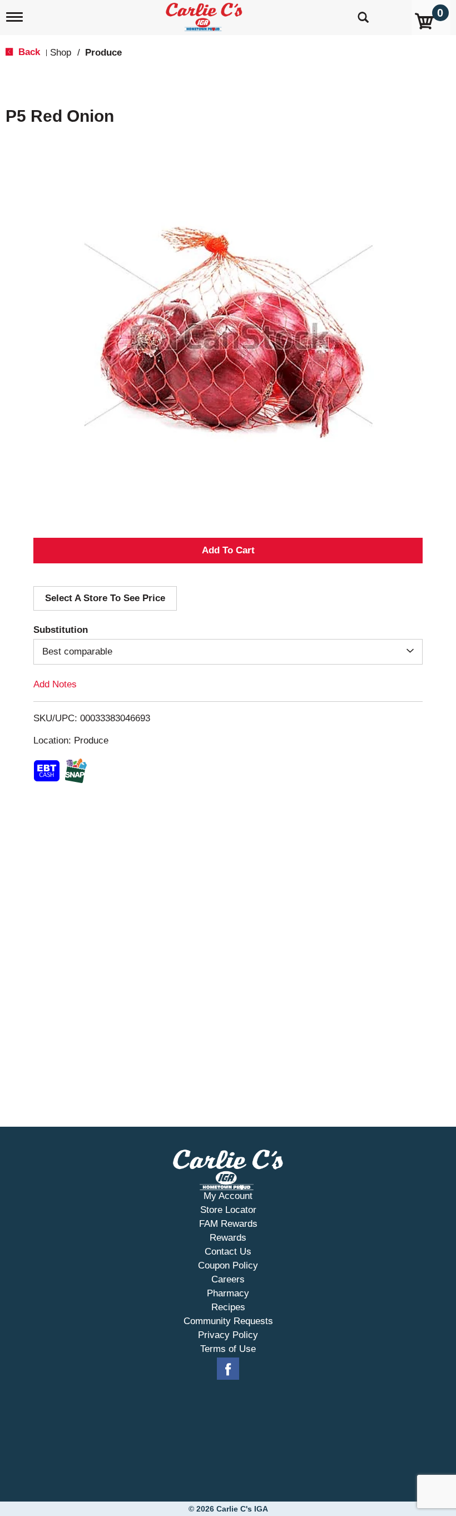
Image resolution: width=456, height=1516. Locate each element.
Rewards (228, 1237)
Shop (60, 52)
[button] (228, 550)
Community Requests (228, 1321)
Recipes (228, 1307)
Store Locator (228, 1210)
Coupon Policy (228, 1265)
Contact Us (228, 1251)
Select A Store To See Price (105, 598)
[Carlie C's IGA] (205, 14)
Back (28, 52)
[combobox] (228, 652)
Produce (103, 52)
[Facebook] (228, 1369)
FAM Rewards (228, 1223)
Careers (228, 1279)
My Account (228, 1196)
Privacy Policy (228, 1335)
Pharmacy (228, 1293)
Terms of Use (228, 1349)
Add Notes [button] (55, 684)
